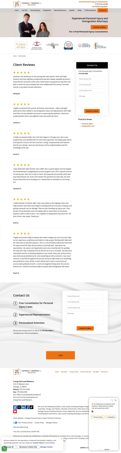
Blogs (79, 10)
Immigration (47, 10)
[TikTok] (31, 407)
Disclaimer (64, 372)
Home (17, 10)
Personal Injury (35, 10)
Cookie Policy (39, 423)
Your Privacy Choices (25, 423)
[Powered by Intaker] (107, 449)
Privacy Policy (73, 372)
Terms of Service (85, 372)
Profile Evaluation (90, 10)
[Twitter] (19, 407)
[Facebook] (15, 407)
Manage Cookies (51, 423)
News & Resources (60, 10)
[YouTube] (15, 411)
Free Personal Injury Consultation (93, 2)
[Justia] (27, 407)
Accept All (9, 447)
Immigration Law (88, 126)
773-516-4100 (101, 4)
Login (60, 355)
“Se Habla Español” (100, 6)
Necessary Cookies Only (28, 447)
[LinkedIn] (23, 407)
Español (71, 10)
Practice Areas (85, 119)
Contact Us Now (99, 27)
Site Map (96, 372)
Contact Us (102, 10)
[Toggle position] (112, 400)
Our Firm (24, 10)
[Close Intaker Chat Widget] (115, 400)
